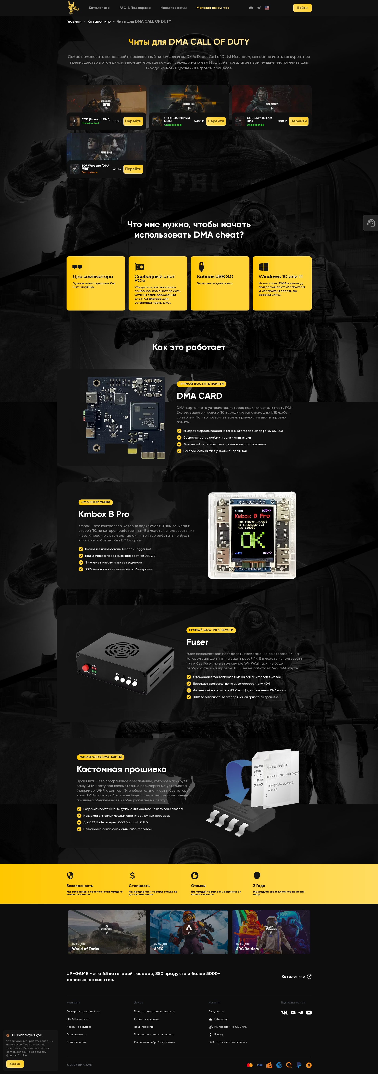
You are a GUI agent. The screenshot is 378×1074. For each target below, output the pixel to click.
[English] (267, 7)
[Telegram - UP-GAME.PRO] (259, 7)
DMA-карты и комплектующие (228, 1042)
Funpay (218, 1034)
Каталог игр (99, 8)
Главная (74, 22)
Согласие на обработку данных (154, 1042)
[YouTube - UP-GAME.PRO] (309, 1012)
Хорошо (15, 1064)
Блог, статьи (216, 1011)
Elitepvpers (221, 1019)
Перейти (133, 121)
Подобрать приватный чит (83, 1011)
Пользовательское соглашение (154, 1034)
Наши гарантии (173, 8)
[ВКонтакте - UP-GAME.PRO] (284, 1012)
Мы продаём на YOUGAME (230, 1027)
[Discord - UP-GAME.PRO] (251, 7)
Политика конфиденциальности (154, 1011)
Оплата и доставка (146, 1019)
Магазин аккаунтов (212, 8)
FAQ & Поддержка (135, 8)
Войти (302, 8)
